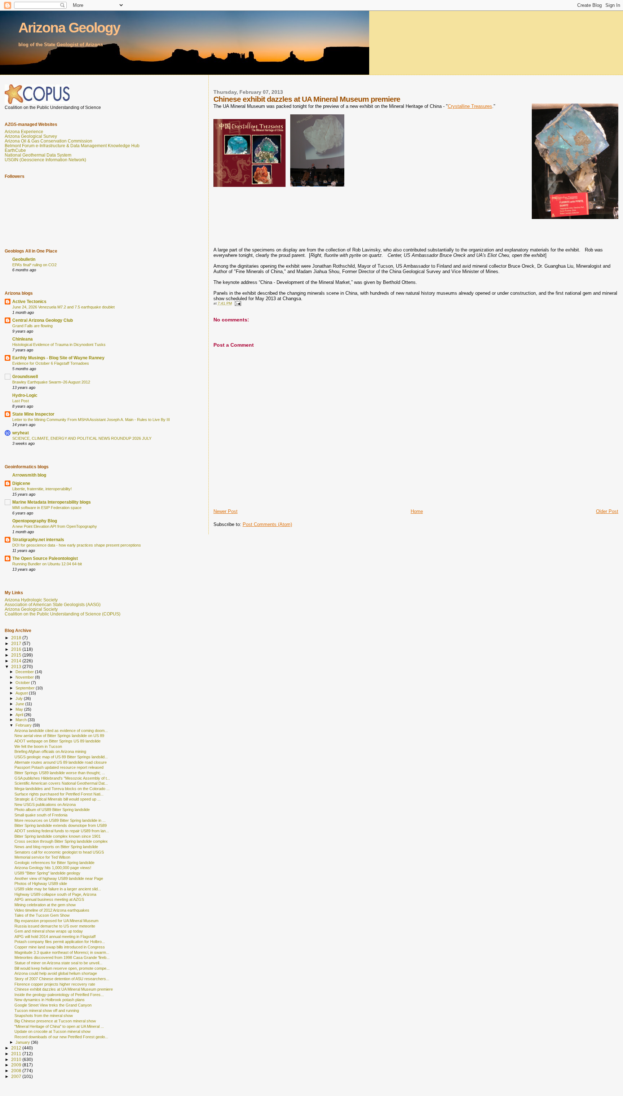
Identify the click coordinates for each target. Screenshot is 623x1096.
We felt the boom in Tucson (38, 746)
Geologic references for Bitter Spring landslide (54, 862)
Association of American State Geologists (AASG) (53, 604)
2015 (16, 655)
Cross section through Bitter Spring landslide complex (61, 841)
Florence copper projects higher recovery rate (54, 984)
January (23, 1042)
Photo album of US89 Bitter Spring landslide (52, 809)
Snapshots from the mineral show (43, 1015)
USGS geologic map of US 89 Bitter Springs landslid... (61, 757)
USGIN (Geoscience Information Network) (45, 159)
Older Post (607, 511)
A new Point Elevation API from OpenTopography (54, 526)
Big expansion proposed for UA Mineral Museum (56, 921)
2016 (16, 649)
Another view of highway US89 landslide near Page (58, 878)
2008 (16, 1070)
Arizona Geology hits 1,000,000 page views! (52, 867)
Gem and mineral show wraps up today (48, 931)
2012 (16, 1047)
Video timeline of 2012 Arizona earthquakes (51, 910)
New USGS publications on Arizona (45, 804)
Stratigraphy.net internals (38, 539)
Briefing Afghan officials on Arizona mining (50, 751)
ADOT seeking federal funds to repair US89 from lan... (61, 831)
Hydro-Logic (24, 395)
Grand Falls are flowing (32, 326)
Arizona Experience (24, 131)
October (23, 682)
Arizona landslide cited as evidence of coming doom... (61, 730)
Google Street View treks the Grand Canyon (53, 1005)
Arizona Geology (69, 27)
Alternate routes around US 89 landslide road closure (60, 762)
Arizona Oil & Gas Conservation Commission (48, 141)
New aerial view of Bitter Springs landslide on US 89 (59, 735)
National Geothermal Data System (38, 155)
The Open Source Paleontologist (45, 558)
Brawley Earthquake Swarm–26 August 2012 (51, 382)
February (24, 725)
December (25, 672)
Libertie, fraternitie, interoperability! (42, 489)
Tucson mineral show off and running (46, 1010)
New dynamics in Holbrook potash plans (49, 1000)
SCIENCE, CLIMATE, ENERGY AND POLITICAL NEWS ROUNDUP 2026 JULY (81, 438)
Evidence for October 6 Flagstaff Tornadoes (50, 363)
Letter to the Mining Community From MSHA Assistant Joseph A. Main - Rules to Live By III (91, 419)
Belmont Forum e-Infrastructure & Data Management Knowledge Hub (72, 145)
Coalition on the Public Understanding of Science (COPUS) (62, 613)
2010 (16, 1059)
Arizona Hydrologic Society (31, 599)
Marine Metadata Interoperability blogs (51, 502)
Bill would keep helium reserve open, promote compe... (62, 968)
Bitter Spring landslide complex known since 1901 (57, 836)
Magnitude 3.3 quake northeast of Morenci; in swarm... (61, 952)
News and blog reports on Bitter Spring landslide (56, 847)
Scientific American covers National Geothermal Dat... (61, 783)
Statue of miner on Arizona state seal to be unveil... (58, 963)
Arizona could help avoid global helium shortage (55, 973)
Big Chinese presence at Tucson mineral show (55, 1021)
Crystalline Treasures (470, 106)
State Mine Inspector (33, 414)
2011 (16, 1053)
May (20, 709)
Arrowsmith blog (29, 475)
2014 (16, 660)
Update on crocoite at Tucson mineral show (52, 1031)
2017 (16, 643)
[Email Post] (237, 303)
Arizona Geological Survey (31, 136)
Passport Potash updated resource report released (58, 767)
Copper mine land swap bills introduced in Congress (59, 947)
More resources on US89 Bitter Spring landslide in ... (60, 820)
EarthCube (15, 150)
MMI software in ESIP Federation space (46, 507)
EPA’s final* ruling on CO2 (34, 265)
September (26, 688)
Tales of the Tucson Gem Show (42, 915)
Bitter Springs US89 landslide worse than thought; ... (59, 773)
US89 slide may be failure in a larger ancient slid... (57, 889)
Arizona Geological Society (31, 609)
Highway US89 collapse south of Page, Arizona (55, 894)
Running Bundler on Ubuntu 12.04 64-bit (47, 564)
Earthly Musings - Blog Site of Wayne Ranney (58, 357)
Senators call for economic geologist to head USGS (59, 852)
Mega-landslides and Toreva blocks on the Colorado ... (62, 788)
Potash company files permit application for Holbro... (59, 941)
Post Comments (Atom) (267, 524)
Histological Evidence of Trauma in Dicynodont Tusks (59, 344)
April (20, 715)
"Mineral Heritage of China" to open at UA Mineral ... (59, 1026)
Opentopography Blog (34, 520)
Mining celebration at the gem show (45, 905)
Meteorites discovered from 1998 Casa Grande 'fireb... (62, 957)
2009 (16, 1064)
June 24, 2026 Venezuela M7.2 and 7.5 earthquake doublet (63, 307)
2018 (16, 637)
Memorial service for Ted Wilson (42, 857)
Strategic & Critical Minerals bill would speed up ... (57, 799)
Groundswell (25, 376)
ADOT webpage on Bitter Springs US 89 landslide (57, 741)
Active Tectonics (29, 301)
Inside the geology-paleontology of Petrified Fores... (59, 994)
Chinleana (22, 339)
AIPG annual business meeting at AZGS (49, 899)
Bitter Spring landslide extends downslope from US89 (60, 825)
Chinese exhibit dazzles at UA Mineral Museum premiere (63, 989)
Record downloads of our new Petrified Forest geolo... (61, 1037)
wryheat (20, 432)
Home (417, 511)
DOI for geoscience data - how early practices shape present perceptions (76, 545)
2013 (16, 666)
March (22, 720)
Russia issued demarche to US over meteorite (54, 926)
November (25, 677)
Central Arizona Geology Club (42, 320)
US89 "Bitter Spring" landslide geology (47, 873)
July (20, 698)
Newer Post (225, 511)
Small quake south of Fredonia (40, 815)
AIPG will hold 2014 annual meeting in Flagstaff (55, 936)
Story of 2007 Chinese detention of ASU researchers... (61, 979)
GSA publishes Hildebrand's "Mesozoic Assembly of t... (62, 778)
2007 (16, 1076)
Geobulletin (23, 259)
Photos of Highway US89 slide (40, 883)
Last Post (20, 401)
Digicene (21, 483)
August (22, 693)
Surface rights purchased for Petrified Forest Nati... (58, 794)
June (20, 704)
